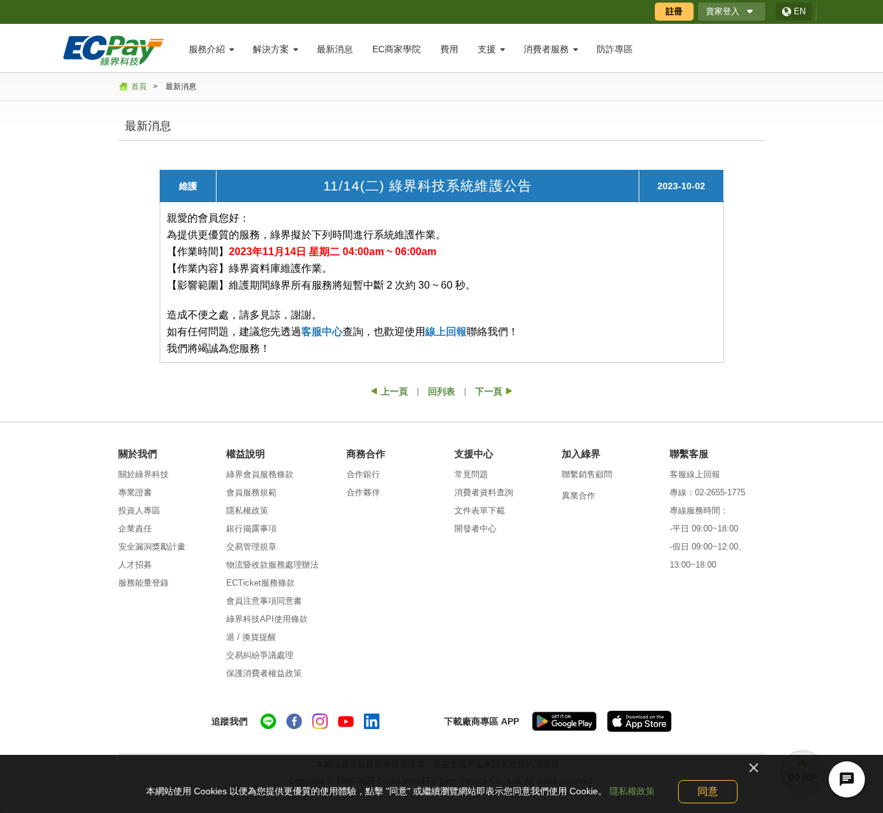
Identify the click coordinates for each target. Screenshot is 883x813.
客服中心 (322, 331)
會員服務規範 (251, 492)
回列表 (441, 391)
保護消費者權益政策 (264, 673)
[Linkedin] (371, 721)
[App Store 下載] (639, 721)
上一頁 (394, 391)
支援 (487, 49)
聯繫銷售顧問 (587, 474)
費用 (449, 49)
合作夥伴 (363, 492)
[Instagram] (320, 721)
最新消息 (335, 49)
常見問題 (471, 474)
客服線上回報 (695, 474)
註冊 (674, 11)
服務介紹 (207, 49)
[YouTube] (346, 721)
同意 (707, 791)
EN (799, 11)
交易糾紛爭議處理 (259, 655)
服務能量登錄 (143, 583)
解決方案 (271, 49)
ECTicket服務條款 (260, 583)
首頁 (139, 86)
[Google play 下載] (564, 721)
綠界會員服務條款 (259, 474)
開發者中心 (475, 528)
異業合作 (578, 495)
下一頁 (488, 391)
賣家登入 (722, 11)
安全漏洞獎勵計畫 (152, 546)
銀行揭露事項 (251, 528)
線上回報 (446, 331)
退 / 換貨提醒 (251, 637)
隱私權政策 (247, 510)
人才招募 (135, 565)
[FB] (294, 721)
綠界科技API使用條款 (267, 619)
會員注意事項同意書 (264, 601)
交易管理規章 (251, 546)
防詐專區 (615, 49)
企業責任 (135, 528)
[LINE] (268, 721)
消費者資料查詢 (483, 492)
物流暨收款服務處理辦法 (272, 565)
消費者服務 (546, 49)
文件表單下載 (479, 510)
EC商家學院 (396, 49)
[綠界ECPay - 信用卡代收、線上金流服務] (113, 49)
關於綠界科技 (143, 474)
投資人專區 (139, 510)
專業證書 (135, 492)
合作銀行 (363, 474)
